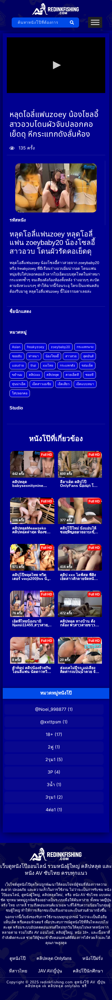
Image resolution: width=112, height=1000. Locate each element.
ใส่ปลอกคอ (19, 393)
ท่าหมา (34, 356)
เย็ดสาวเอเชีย (41, 384)
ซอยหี (89, 375)
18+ (49, 734)
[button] (56, 65)
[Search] (73, 22)
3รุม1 (50, 797)
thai (33, 365)
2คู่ (51, 747)
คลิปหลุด (52, 375)
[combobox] (39, 22)
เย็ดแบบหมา (85, 384)
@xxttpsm (50, 721)
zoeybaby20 (60, 347)
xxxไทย (48, 365)
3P (50, 772)
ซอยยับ (17, 356)
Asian (16, 347)
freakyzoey (35, 347)
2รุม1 (50, 759)
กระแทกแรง (85, 347)
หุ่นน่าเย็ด (19, 384)
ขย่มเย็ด (87, 365)
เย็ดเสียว (64, 384)
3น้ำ (51, 784)
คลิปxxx (34, 375)
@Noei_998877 (50, 709)
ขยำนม (17, 375)
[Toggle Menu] (95, 22)
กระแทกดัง (67, 365)
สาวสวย (71, 356)
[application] (56, 65)
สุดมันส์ (88, 356)
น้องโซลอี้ (52, 356)
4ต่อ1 (51, 809)
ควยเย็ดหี (72, 375)
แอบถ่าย (18, 365)
